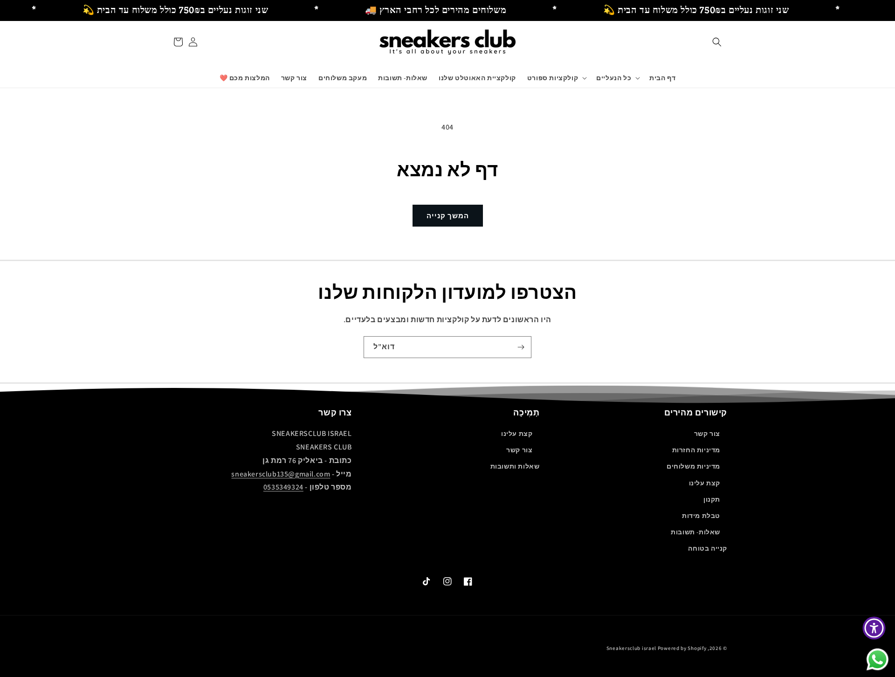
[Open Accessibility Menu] (874, 628)
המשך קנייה (448, 215)
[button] (717, 42)
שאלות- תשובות (695, 532)
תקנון (711, 499)
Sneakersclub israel (632, 648)
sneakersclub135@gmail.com (280, 474)
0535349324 (283, 487)
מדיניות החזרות (696, 450)
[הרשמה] (520, 347)
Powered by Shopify (682, 648)
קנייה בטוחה (707, 548)
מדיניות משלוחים (693, 466)
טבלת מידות (701, 515)
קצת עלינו (704, 483)
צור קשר (707, 433)
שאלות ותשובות (515, 466)
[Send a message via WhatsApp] (877, 659)
